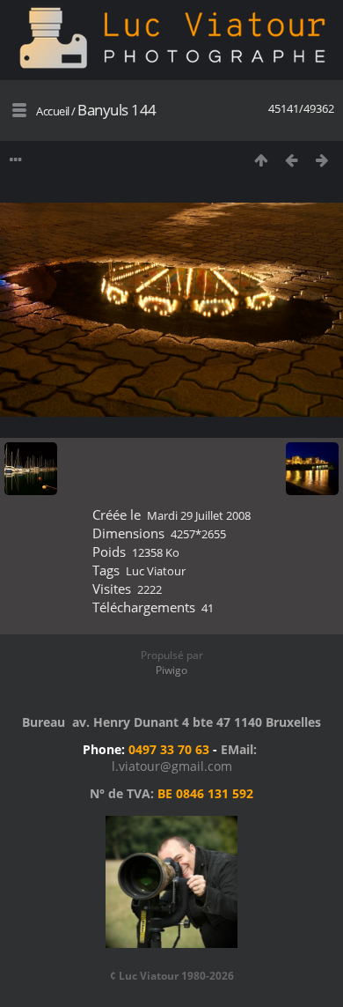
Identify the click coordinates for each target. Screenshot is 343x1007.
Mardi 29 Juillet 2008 (199, 515)
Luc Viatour (156, 571)
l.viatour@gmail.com (172, 766)
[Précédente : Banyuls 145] (291, 160)
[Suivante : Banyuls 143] (322, 160)
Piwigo (171, 670)
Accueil (52, 111)
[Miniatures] (260, 160)
